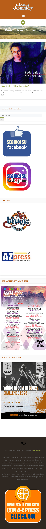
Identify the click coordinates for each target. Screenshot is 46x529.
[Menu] (23, 22)
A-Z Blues (37, 450)
